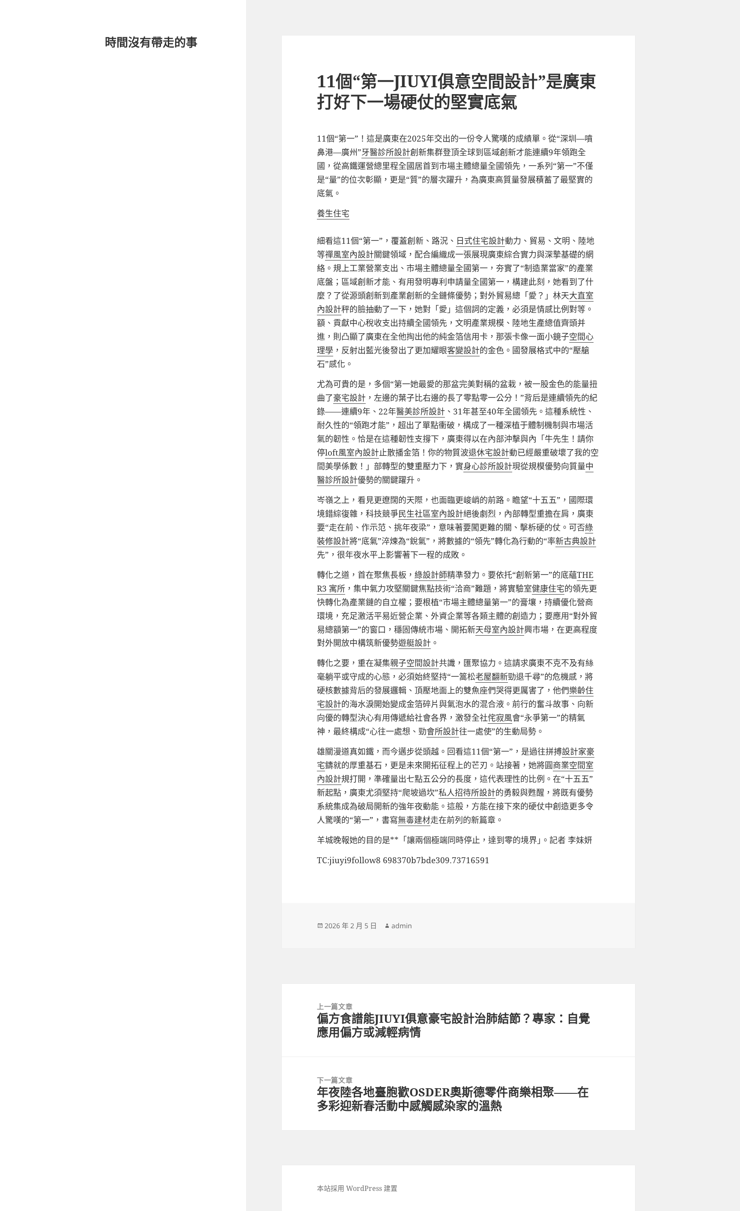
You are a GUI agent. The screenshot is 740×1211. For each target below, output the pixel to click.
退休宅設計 (488, 452)
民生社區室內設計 (430, 513)
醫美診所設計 (420, 411)
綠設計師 (431, 574)
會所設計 (443, 731)
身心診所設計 (487, 466)
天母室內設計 (499, 629)
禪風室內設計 (349, 254)
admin (401, 925)
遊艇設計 (414, 642)
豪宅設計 (349, 397)
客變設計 (463, 350)
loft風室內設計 (352, 452)
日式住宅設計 (480, 240)
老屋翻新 (491, 676)
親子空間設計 (414, 663)
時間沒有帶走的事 (151, 42)
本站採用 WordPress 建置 (357, 1188)
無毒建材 (414, 820)
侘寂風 (500, 717)
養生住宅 (333, 213)
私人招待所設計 (467, 792)
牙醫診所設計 (385, 152)
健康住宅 (548, 588)
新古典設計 (575, 541)
